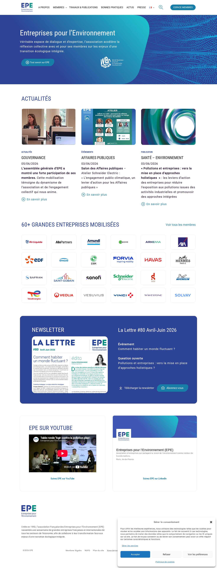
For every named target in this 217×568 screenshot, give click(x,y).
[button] (211, 522)
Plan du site (98, 550)
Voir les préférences (198, 554)
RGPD (87, 550)
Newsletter (112, 550)
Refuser (166, 554)
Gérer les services (130, 546)
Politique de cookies (165, 562)
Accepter (135, 554)
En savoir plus (37, 199)
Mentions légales (74, 550)
